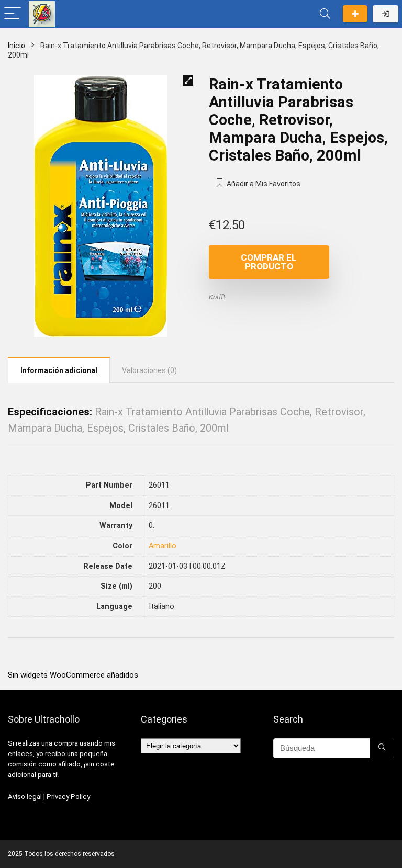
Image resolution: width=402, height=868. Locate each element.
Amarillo (162, 546)
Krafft (217, 297)
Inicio (16, 45)
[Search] (325, 14)
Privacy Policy (68, 797)
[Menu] (12, 14)
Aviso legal (25, 797)
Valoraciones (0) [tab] (149, 370)
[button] (188, 80)
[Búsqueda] (382, 748)
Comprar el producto (269, 262)
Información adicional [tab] (58, 370)
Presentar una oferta (355, 13)
